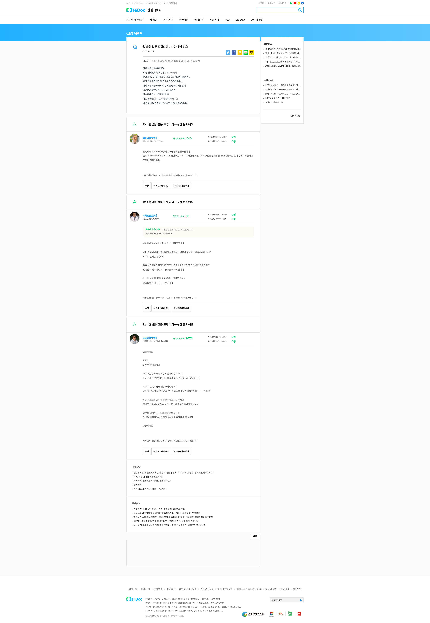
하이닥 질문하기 (135, 20)
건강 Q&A (138, 3)
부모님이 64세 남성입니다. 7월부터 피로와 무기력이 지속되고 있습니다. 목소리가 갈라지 (173, 472)
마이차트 (271, 3)
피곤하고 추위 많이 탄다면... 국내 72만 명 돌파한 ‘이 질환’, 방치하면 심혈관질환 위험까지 (173, 517)
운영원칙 (158, 589)
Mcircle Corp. (161, 616)
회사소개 (133, 589)
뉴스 (128, 3)
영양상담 (199, 20)
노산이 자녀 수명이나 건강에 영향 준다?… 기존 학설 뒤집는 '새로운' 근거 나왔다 (169, 525)
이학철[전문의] (150, 215)
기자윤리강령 (206, 589)
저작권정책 (270, 589)
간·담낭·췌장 (163, 61)
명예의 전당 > (296, 116)
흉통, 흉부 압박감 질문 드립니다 (147, 476)
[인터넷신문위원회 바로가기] (254, 615)
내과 (186, 61)
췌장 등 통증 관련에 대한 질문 (277, 98)
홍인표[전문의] (150, 137)
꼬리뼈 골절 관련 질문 (274, 102)
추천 (147, 186)
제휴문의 (145, 589)
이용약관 (170, 589)
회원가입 (282, 3)
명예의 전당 (257, 20)
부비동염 (137, 484)
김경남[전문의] (150, 338)
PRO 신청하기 (170, 3)
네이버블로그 (245, 52)
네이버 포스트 (291, 3)
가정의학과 (177, 61)
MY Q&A (240, 20)
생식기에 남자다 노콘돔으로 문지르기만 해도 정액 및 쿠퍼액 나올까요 (283, 85)
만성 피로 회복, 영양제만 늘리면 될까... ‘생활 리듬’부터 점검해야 (283, 66)
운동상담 (214, 20)
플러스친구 (299, 3)
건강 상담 (168, 20)
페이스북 (302, 3)
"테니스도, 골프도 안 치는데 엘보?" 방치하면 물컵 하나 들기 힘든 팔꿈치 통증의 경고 (283, 62)
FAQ (227, 20)
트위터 (228, 52)
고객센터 (284, 589)
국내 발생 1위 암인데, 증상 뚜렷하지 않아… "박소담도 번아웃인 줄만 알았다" (283, 49)
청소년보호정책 (225, 589)
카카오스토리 (240, 52)
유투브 (295, 3)
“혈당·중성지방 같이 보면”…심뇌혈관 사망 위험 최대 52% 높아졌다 (283, 53)
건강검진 (195, 61)
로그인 (261, 3)
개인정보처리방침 (188, 589)
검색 (300, 10)
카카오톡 (251, 52)
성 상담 (153, 20)
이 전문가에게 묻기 (161, 186)
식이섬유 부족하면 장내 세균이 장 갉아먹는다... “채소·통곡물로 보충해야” (166, 513)
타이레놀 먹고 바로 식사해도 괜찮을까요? (152, 480)
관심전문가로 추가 (181, 186)
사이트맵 (297, 589)
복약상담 (183, 20)
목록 (255, 536)
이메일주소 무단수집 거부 (249, 589)
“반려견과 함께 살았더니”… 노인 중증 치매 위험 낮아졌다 (159, 509)
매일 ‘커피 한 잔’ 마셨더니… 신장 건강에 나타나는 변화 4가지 (283, 57)
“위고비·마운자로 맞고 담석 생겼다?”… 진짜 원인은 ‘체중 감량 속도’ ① (165, 521)
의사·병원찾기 (153, 3)
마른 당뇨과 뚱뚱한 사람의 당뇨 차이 (149, 489)
